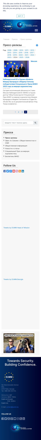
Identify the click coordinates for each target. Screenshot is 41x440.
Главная (6, 39)
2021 (26, 55)
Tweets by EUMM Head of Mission (16, 228)
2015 (20, 53)
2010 (21, 50)
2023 (9, 57)
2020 (21, 55)
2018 (9, 55)
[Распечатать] (37, 45)
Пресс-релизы (26, 39)
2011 (26, 50)
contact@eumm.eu (12, 407)
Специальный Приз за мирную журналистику (17, 152)
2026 (27, 57)
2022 (32, 55)
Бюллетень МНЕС (12, 156)
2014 (15, 53)
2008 (9, 50)
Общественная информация (16, 146)
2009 (15, 50)
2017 (32, 53)
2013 (9, 53)
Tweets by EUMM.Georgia (13, 279)
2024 (15, 57)
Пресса (15, 39)
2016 (26, 53)
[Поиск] (35, 123)
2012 (32, 50)
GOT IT (20, 16)
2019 (15, 55)
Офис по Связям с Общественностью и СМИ (20, 142)
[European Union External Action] (20, 427)
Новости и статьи (12, 148)
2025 (21, 57)
